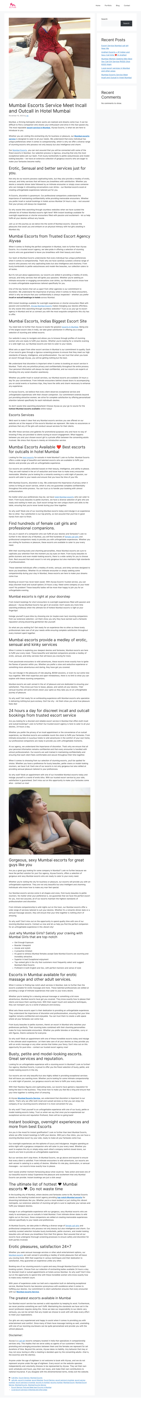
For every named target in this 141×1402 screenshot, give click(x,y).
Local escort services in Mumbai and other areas (29, 1390)
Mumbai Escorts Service (37, 1385)
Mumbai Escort (69, 1382)
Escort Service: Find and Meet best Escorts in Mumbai (31, 1387)
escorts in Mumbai (70, 327)
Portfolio (108, 5)
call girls (14, 1380)
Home (98, 5)
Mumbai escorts (16, 1255)
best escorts (28, 457)
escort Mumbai (37, 1380)
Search (104, 19)
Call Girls (14, 1378)
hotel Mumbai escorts (64, 497)
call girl (22, 1341)
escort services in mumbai (25, 1382)
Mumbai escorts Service (28, 1292)
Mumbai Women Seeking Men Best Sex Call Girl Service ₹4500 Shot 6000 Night (116, 62)
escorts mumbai (56, 1382)
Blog (118, 5)
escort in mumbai (24, 1380)
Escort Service (24, 1378)
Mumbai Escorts (20, 150)
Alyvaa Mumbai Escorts (41, 306)
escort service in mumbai (64, 1380)
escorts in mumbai (43, 1382)
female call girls (72, 537)
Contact (127, 5)
